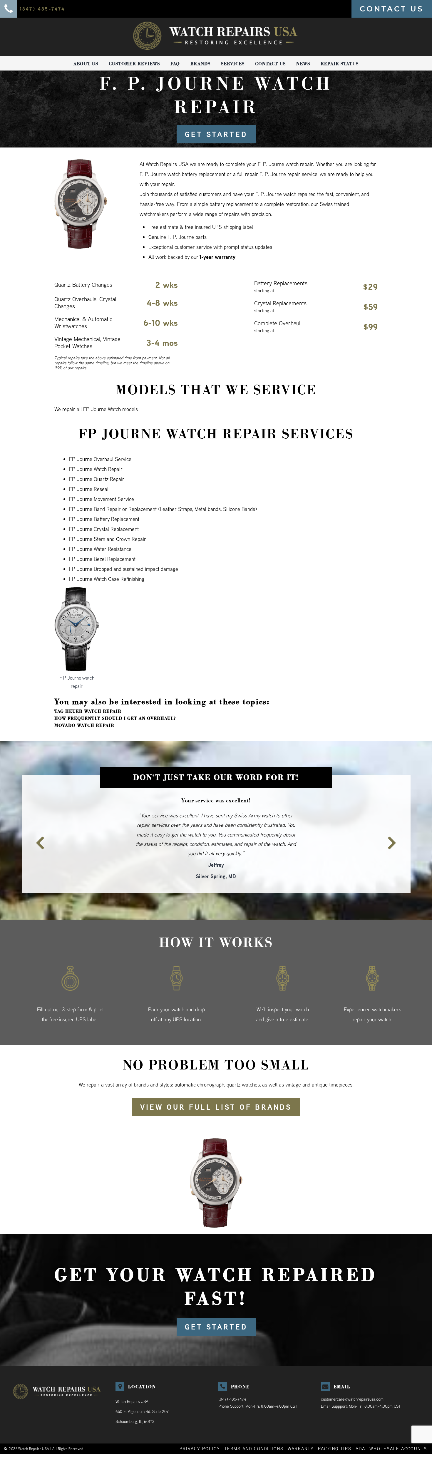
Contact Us (270, 64)
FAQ (175, 64)
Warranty (301, 1429)
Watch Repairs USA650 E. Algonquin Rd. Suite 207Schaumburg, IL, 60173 (142, 1392)
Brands (200, 64)
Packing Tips (334, 1429)
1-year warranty (217, 257)
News (303, 64)
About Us (85, 64)
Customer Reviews (134, 64)
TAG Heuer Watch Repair (87, 711)
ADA (360, 1429)
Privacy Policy (200, 1429)
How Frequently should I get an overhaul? (115, 718)
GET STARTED (216, 134)
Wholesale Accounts (398, 1429)
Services (233, 64)
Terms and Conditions (254, 1429)
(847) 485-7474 (232, 1380)
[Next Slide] (395, 828)
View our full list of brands (216, 1088)
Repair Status (340, 64)
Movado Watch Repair (84, 725)
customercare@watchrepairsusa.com (352, 1380)
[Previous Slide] (36, 828)
